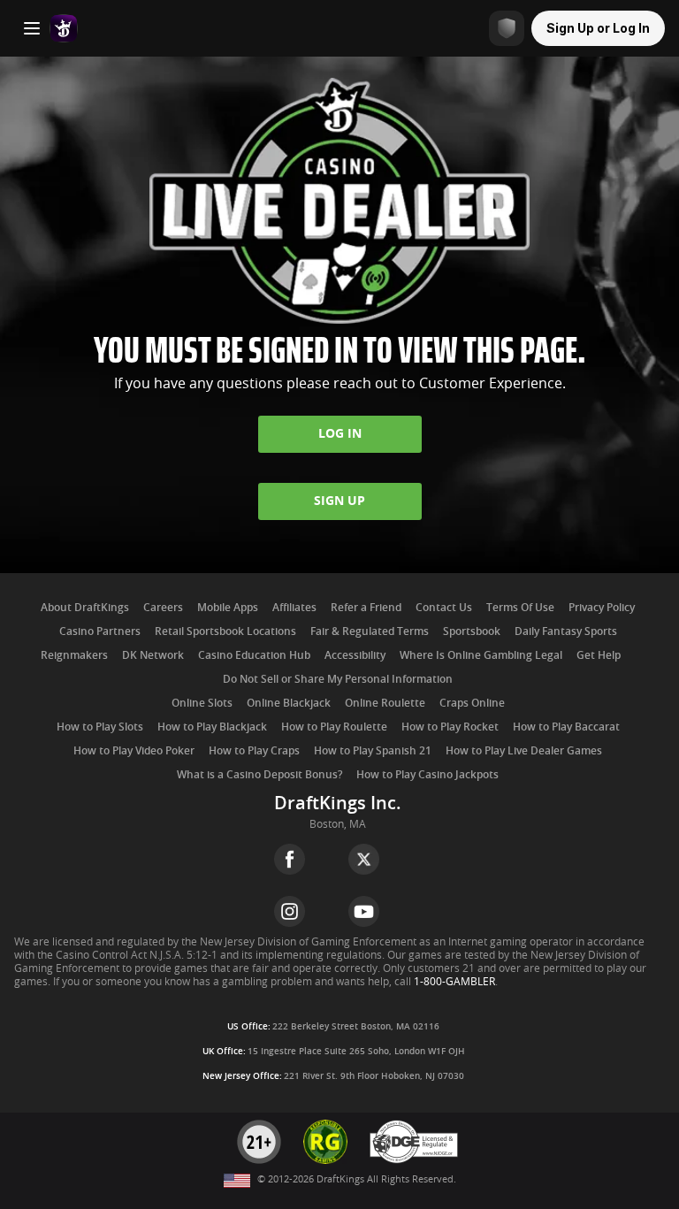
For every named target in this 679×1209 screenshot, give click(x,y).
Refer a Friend (366, 607)
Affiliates (294, 607)
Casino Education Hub (254, 655)
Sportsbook (471, 631)
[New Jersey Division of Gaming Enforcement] (414, 1161)
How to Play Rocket (450, 727)
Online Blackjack (289, 703)
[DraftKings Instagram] (289, 911)
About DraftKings (85, 607)
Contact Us (444, 607)
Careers (163, 607)
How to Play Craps (254, 751)
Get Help (598, 655)
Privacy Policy (601, 607)
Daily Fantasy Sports (566, 631)
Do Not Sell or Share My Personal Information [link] (338, 679)
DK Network (153, 655)
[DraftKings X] (363, 859)
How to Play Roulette (334, 727)
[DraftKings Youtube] (363, 911)
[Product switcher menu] (32, 28)
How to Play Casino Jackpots (427, 775)
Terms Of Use (520, 607)
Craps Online (472, 703)
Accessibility (354, 655)
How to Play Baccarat (566, 727)
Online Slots (202, 703)
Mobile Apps (227, 607)
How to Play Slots (100, 727)
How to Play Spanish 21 (372, 751)
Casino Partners (100, 631)
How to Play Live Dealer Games (524, 751)
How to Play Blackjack (212, 727)
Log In (340, 433)
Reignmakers (74, 655)
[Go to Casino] (64, 28)
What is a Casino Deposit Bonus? (259, 775)
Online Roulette (385, 703)
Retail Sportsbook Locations (225, 631)
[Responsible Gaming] (506, 28)
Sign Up (339, 501)
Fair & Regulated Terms (369, 631)
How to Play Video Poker (134, 751)
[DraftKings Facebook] (289, 859)
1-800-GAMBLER (454, 982)
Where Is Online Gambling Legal (481, 655)
